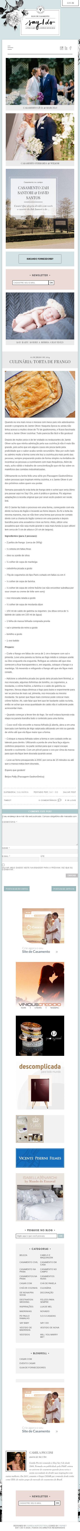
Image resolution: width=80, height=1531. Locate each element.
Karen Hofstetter (37, 1526)
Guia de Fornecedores (33, 1367)
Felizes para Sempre (47, 1301)
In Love (71, 800)
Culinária (23, 792)
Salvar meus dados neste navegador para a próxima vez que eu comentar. (37, 869)
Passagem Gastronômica (31, 776)
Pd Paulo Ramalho (25, 1317)
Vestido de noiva (49, 1327)
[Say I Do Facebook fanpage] (70, 48)
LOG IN (70, 2)
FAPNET (63, 1526)
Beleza (23, 1255)
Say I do (44, 1323)
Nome (6, 848)
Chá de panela (48, 1283)
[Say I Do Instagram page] (61, 48)
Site (42, 856)
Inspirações (26, 1307)
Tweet (7, 800)
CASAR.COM (26, 1359)
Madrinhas (26, 1311)
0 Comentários (48, 800)
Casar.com (26, 1283)
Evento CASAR (27, 1363)
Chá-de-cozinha (28, 1288)
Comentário (9, 822)
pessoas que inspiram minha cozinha (30, 479)
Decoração (46, 1292)
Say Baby (24, 1323)
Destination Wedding (26, 1301)
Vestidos (25, 1334)
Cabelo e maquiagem (46, 1256)
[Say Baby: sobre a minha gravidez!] (40, 315)
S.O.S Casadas (48, 1316)
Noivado (44, 1311)
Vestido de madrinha (26, 1328)
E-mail (6, 856)
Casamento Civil (29, 1262)
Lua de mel (46, 1307)
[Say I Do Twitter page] (66, 48)
